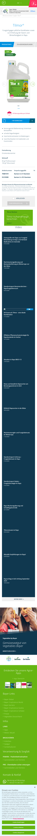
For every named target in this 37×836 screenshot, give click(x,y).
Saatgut (7, 744)
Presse (6, 714)
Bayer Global (9, 699)
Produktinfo (6, 44)
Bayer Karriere (9, 705)
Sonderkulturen (10, 747)
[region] (18, 810)
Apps (6, 730)
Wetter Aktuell (9, 733)
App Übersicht (19, 678)
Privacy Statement (18, 818)
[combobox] (18, 120)
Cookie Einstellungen (18, 822)
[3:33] (18, 285)
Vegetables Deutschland (13, 716)
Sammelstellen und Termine (14, 760)
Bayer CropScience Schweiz (14, 711)
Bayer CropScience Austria (14, 708)
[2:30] (18, 309)
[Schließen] (1, 11)
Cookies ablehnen (18, 827)
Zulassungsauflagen (25, 44)
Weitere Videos (18, 599)
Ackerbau (7, 741)
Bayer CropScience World (13, 702)
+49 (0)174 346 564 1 (16, 783)
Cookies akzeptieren (18, 832)
